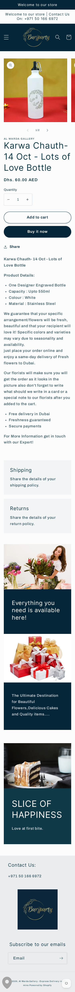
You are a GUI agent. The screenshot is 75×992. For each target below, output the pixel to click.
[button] (6, 37)
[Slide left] (27, 130)
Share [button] (15, 247)
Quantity (10, 189)
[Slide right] (47, 130)
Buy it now (37, 232)
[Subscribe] (61, 958)
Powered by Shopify (40, 985)
